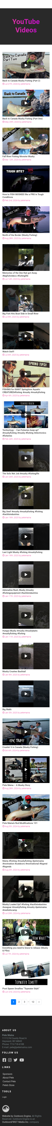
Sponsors (7, 1074)
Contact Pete (9, 1081)
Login (4, 1097)
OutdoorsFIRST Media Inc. (15, 1122)
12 (33, 1002)
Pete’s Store (8, 1085)
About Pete (8, 1077)
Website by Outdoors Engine (16, 1116)
